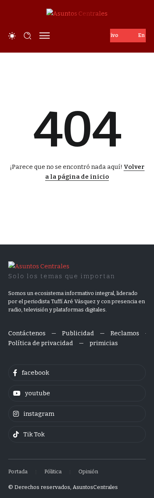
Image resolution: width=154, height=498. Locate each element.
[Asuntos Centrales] (77, 13)
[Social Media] (77, 372)
